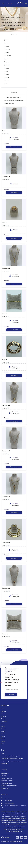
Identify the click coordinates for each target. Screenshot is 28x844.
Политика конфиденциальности (9, 785)
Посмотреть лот (14, 146)
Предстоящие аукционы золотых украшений (13, 100)
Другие (7, 58)
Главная (3, 14)
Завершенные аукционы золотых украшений (12, 761)
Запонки (7, 52)
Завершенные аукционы (14, 14)
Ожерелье (8, 43)
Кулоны (7, 74)
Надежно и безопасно (6, 778)
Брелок (7, 68)
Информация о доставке (7, 780)
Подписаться (11, 694)
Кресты (7, 61)
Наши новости (4, 763)
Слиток (7, 80)
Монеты (7, 77)
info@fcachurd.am (9, 803)
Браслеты (8, 49)
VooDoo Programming (15, 841)
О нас (2, 753)
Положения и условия (6, 783)
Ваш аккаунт (4, 775)
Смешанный (8, 55)
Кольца (7, 40)
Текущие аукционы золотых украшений (12, 97)
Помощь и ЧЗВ (4, 788)
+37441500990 (8, 800)
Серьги (7, 46)
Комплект (8, 65)
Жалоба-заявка (4, 773)
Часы (7, 83)
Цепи (7, 71)
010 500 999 (7, 798)
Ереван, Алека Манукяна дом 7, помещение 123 (13, 806)
